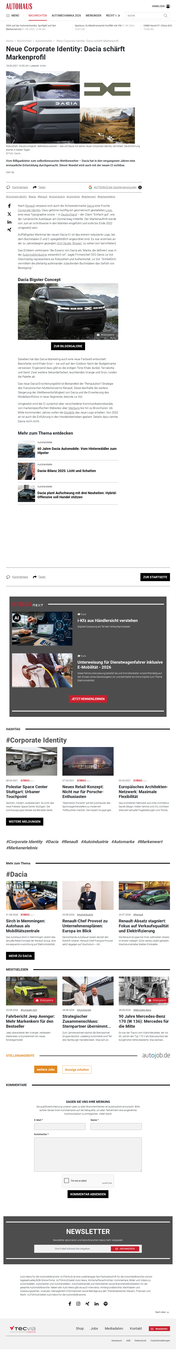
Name (94, 1120)
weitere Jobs (46, 1069)
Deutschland (69, 214)
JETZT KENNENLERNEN (88, 699)
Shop (80, 1328)
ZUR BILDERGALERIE (68, 346)
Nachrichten (38, 15)
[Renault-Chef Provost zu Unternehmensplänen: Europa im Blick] (88, 895)
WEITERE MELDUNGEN (25, 821)
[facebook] (70, 1303)
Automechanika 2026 (66, 15)
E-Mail (37, 1120)
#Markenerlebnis (21, 847)
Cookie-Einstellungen (160, 1340)
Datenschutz (140, 1340)
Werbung (74, 408)
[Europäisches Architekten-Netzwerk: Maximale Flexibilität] (144, 761)
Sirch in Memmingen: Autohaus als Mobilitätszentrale (25, 926)
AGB (128, 1340)
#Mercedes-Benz (142, 1010)
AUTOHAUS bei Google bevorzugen (115, 187)
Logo (109, 210)
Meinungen (93, 15)
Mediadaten (114, 1328)
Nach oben (160, 1312)
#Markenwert (149, 841)
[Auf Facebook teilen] (9, 206)
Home (9, 41)
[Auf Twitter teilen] (9, 214)
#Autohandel (84, 1010)
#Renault (69, 841)
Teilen (42, 187)
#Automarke (122, 841)
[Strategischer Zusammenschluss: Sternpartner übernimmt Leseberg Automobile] (88, 991)
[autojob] (156, 1055)
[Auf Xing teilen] (9, 229)
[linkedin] (96, 1303)
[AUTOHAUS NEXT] (27, 604)
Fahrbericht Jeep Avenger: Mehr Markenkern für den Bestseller (30, 1021)
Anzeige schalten (77, 1069)
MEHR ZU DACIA (20, 956)
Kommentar (40, 1134)
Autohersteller (43, 41)
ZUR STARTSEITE (155, 577)
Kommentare (20, 187)
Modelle (69, 412)
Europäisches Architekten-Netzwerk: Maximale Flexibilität (143, 791)
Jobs (94, 1328)
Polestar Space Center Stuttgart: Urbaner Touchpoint (27, 791)
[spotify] (106, 1303)
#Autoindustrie (94, 841)
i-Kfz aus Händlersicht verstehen (108, 620)
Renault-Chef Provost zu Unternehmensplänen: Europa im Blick (84, 926)
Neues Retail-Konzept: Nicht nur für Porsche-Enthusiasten (83, 791)
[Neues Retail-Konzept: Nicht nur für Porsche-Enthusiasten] (88, 761)
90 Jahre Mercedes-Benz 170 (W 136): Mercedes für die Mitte (144, 1021)
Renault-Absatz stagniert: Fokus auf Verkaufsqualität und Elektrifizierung (144, 926)
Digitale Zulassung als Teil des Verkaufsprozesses (104, 626)
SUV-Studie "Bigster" (69, 243)
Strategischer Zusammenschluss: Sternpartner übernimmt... (86, 1021)
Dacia (90, 205)
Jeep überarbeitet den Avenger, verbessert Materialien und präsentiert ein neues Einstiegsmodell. (28, 1036)
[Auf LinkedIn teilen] (9, 221)
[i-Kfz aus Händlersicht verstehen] (42, 629)
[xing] (87, 1303)
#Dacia (51, 841)
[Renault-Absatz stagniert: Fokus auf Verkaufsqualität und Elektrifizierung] (144, 895)
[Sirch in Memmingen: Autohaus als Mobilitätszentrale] (31, 895)
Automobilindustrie (35, 254)
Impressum (117, 1340)
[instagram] (78, 1303)
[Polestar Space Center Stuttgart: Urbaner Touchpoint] (31, 761)
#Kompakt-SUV (29, 1010)
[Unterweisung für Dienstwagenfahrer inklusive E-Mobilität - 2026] (42, 670)
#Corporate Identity (36, 740)
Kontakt (136, 1328)
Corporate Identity (29, 210)
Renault (30, 205)
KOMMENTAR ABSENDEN (88, 1194)
